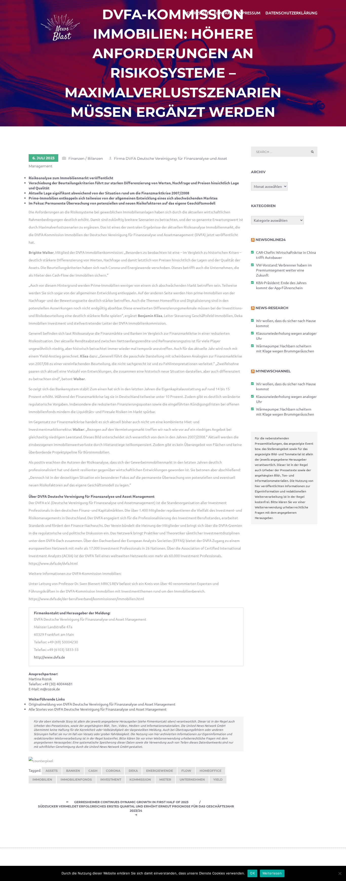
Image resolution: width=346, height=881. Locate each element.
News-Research (272, 308)
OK (252, 873)
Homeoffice (210, 771)
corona (113, 771)
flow (186, 771)
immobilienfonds (76, 779)
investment (110, 779)
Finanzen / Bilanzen (85, 158)
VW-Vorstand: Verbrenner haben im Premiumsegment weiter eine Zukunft (284, 270)
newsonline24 (271, 239)
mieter (165, 779)
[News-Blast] (60, 24)
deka (133, 771)
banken (73, 771)
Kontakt (223, 12)
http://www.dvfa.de (49, 657)
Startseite (197, 12)
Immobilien (42, 779)
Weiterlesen (272, 873)
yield (218, 779)
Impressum (248, 12)
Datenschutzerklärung (291, 12)
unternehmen (192, 779)
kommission (140, 779)
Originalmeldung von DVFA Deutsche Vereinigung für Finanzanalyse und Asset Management (102, 704)
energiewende (159, 771)
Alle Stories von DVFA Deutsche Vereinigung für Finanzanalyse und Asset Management (98, 709)
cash (93, 771)
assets (52, 771)
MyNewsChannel (273, 371)
